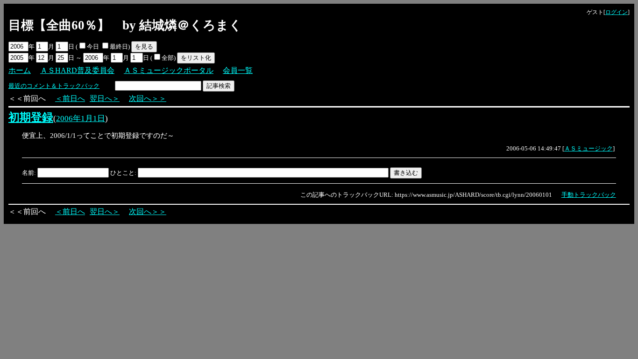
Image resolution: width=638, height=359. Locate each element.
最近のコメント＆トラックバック (53, 85)
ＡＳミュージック (588, 148)
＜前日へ (70, 98)
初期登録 (30, 117)
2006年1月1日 (80, 118)
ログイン (616, 12)
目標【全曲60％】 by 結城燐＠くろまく (125, 25)
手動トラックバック (588, 194)
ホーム (19, 70)
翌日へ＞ (105, 98)
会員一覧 (238, 70)
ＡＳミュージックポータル (168, 70)
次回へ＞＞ (147, 98)
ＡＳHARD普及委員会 (77, 70)
